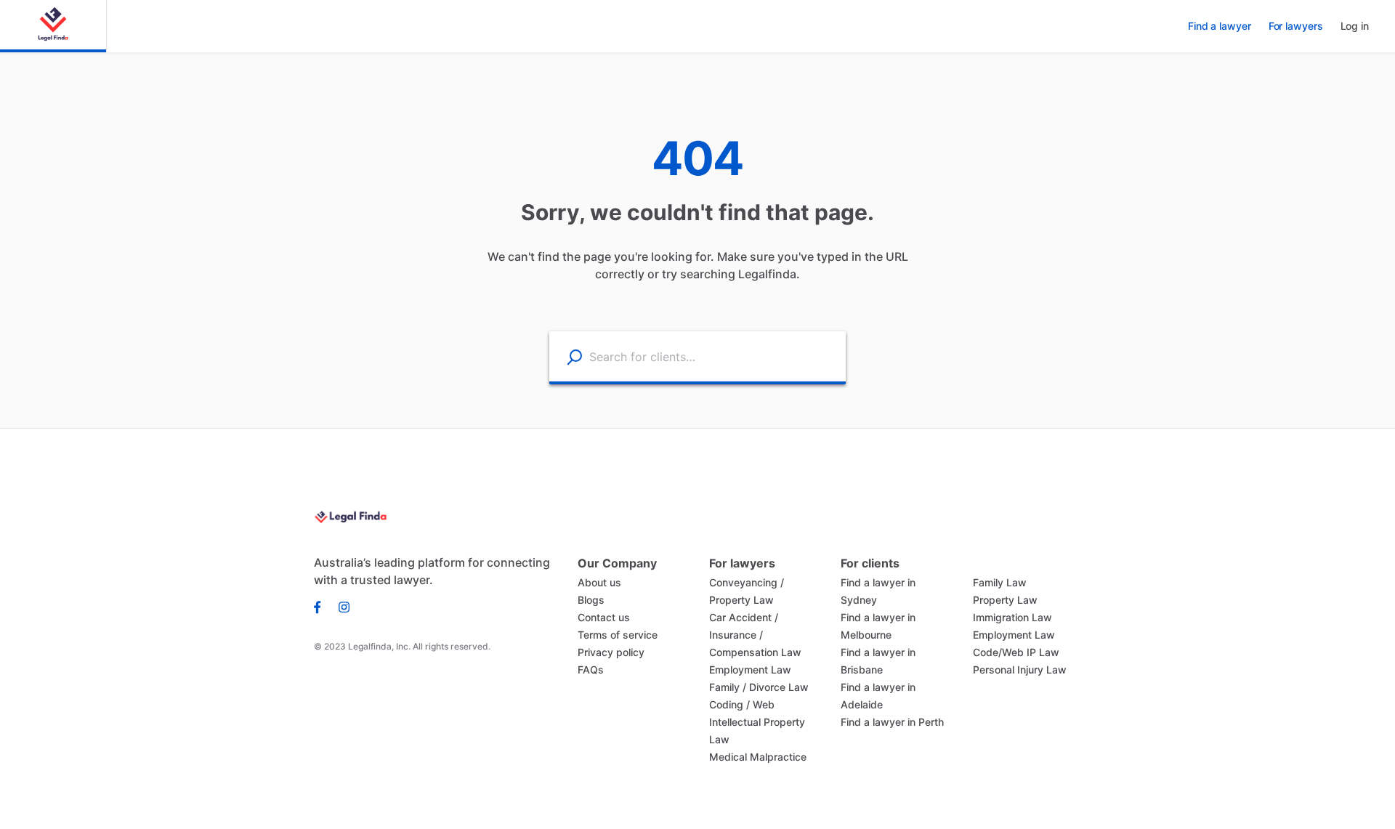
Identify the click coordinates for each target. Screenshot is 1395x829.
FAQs (591, 669)
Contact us (604, 617)
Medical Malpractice (757, 757)
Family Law (1000, 582)
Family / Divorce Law (759, 687)
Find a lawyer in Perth (892, 722)
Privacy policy (611, 652)
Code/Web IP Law (1016, 652)
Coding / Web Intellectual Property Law (757, 721)
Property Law (1005, 600)
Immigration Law (1012, 617)
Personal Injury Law (1020, 669)
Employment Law (750, 669)
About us (599, 582)
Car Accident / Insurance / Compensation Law (755, 634)
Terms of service (618, 634)
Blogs (591, 600)
